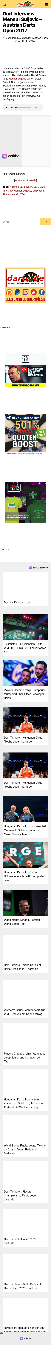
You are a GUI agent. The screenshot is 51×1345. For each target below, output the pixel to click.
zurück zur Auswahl (25, 180)
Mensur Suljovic (17, 78)
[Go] (45, 221)
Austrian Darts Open (21, 186)
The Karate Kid (11, 194)
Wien (23, 194)
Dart (35, 186)
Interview (8, 190)
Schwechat (38, 190)
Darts (43, 186)
